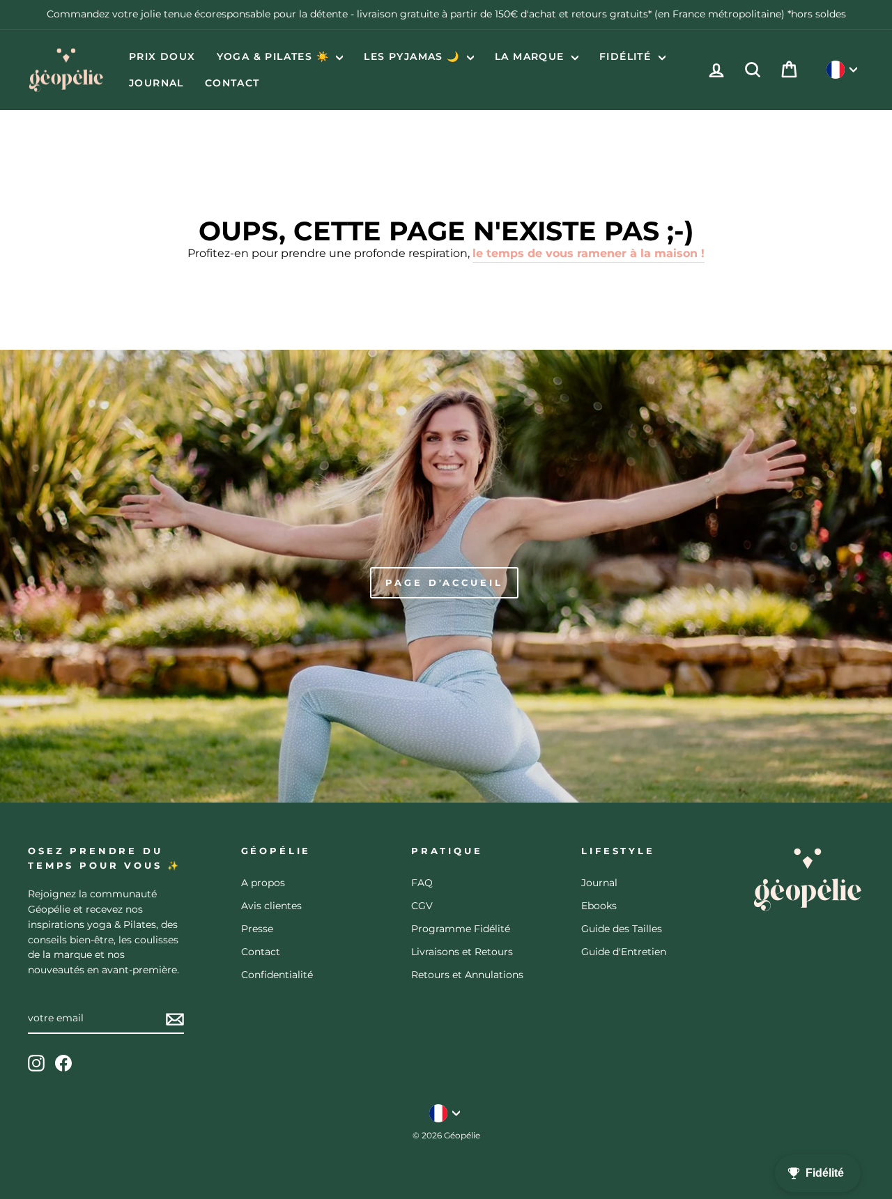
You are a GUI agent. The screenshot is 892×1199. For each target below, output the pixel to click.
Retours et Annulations (467, 974)
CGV (422, 905)
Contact (232, 83)
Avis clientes (271, 905)
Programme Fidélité (460, 928)
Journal (156, 83)
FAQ (422, 882)
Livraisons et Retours (462, 951)
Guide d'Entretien (623, 951)
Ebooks (599, 905)
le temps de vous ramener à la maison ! (588, 253)
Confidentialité (277, 974)
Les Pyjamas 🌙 (413, 56)
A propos (263, 882)
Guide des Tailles (621, 928)
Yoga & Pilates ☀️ (275, 56)
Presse (257, 928)
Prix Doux (162, 56)
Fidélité (627, 56)
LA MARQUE (531, 56)
